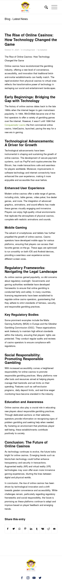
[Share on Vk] (43, 528)
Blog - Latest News (16, 19)
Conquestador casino (15, 124)
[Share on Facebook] (8, 528)
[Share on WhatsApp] (19, 528)
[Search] (44, 7)
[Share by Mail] (54, 528)
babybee (43, 49)
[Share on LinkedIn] (31, 528)
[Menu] (52, 7)
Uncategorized (29, 49)
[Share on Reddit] (48, 528)
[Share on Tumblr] (37, 528)
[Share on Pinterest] (25, 528)
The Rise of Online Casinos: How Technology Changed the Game (31, 39)
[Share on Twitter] (14, 528)
